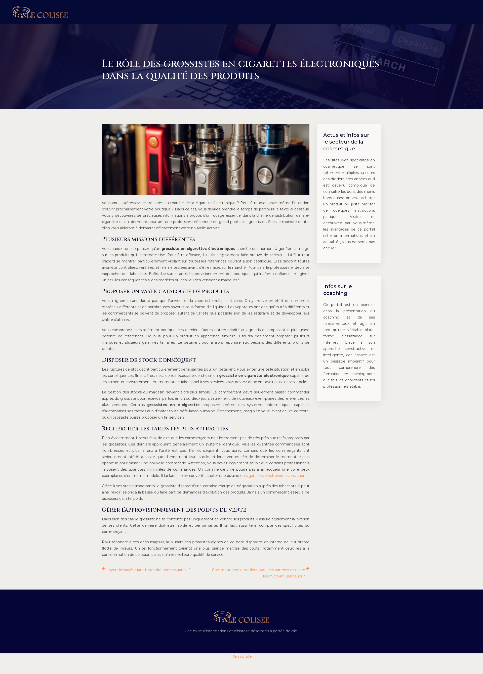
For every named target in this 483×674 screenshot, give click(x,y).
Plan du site (241, 656)
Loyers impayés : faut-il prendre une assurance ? (148, 570)
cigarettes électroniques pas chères (277, 475)
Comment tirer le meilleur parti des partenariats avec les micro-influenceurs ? (258, 573)
